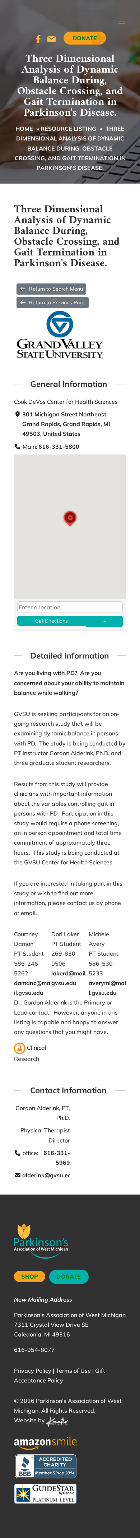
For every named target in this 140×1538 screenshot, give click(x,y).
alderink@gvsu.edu (48, 1175)
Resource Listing (68, 128)
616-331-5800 (58, 446)
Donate (85, 38)
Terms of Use (73, 1370)
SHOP (29, 1276)
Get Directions (51, 621)
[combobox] (70, 607)
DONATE (68, 1276)
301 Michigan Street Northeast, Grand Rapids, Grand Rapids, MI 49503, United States (66, 424)
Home (24, 128)
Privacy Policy (32, 1370)
